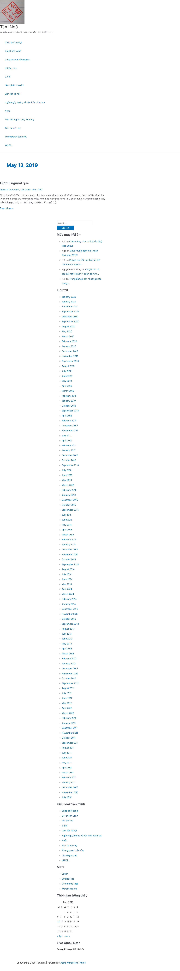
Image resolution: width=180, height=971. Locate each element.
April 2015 (67, 529)
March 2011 (68, 772)
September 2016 (70, 465)
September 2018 (70, 410)
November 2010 (70, 792)
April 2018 (67, 415)
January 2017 (69, 450)
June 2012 (67, 698)
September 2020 (70, 321)
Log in (65, 873)
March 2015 (68, 534)
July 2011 (66, 752)
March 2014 (68, 594)
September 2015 (70, 510)
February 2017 (69, 445)
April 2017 (67, 440)
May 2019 (67, 381)
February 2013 (69, 658)
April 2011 (67, 767)
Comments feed (70, 883)
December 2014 (70, 549)
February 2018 (69, 420)
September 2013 (70, 624)
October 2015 (69, 505)
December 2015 (70, 500)
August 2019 (68, 366)
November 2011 (70, 733)
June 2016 (67, 475)
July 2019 (67, 371)
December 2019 (70, 351)
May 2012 (67, 703)
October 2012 (69, 678)
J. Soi (7, 76)
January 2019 (69, 400)
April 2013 (67, 648)
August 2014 (68, 569)
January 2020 (69, 346)
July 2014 (67, 574)
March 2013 (68, 653)
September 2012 (70, 683)
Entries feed (68, 878)
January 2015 (69, 544)
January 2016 (69, 495)
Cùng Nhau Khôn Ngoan (17, 59)
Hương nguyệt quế (14, 183)
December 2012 (70, 668)
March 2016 (68, 485)
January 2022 (69, 301)
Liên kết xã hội (12, 94)
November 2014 (70, 554)
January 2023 (69, 296)
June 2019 (67, 376)
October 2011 (69, 738)
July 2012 (67, 693)
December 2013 (70, 609)
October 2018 (69, 405)
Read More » (6, 208)
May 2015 (67, 524)
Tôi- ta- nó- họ (12, 128)
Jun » (67, 936)
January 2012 (69, 723)
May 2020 (67, 331)
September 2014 (70, 564)
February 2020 (69, 341)
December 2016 (70, 455)
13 (58, 921)
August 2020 (68, 326)
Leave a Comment (9, 189)
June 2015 (67, 519)
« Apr (59, 936)
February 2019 (69, 396)
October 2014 (69, 559)
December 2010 (70, 787)
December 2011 (70, 728)
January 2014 (69, 604)
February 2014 (69, 599)
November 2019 (70, 356)
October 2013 (69, 619)
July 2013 (67, 633)
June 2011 (67, 757)
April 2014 (67, 589)
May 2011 (66, 762)
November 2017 (70, 430)
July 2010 (67, 797)
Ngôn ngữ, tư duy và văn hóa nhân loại (25, 102)
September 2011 (70, 743)
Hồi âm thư (10, 68)
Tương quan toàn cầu (16, 136)
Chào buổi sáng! (13, 42)
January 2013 (69, 663)
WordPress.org (69, 888)
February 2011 (69, 777)
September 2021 (70, 311)
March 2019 (68, 391)
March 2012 (68, 713)
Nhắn (8, 111)
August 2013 (68, 628)
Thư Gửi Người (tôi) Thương (19, 119)
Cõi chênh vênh (13, 51)
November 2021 (70, 306)
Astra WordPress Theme (73, 962)
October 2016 (69, 460)
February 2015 (69, 539)
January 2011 (68, 782)
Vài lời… (9, 145)
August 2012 (68, 688)
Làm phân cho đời (14, 85)
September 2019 (70, 361)
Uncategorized (69, 855)
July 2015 (67, 515)
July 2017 (66, 435)
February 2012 (69, 718)
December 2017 (70, 425)
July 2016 (67, 470)
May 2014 (67, 584)
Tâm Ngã (9, 26)
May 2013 (67, 643)
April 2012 (67, 708)
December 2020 (70, 316)
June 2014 (67, 579)
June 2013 (67, 638)
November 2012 (70, 673)
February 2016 (69, 490)
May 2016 (67, 480)
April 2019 (67, 386)
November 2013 (70, 614)
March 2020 (68, 336)
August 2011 (68, 747)
